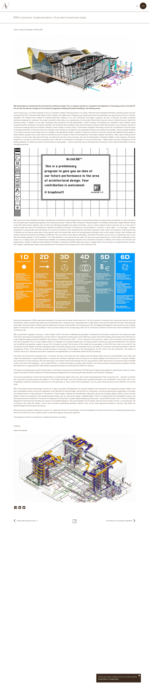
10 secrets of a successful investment (119, 521)
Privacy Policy (102, 679)
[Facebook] (16, 508)
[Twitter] (24, 508)
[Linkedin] (20, 508)
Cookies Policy (114, 679)
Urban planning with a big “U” (27, 521)
